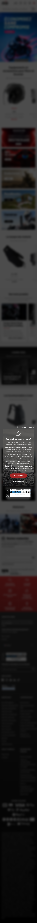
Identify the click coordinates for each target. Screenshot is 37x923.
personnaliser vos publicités (15, 468)
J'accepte (19, 475)
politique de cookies (22, 463)
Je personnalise (18, 481)
